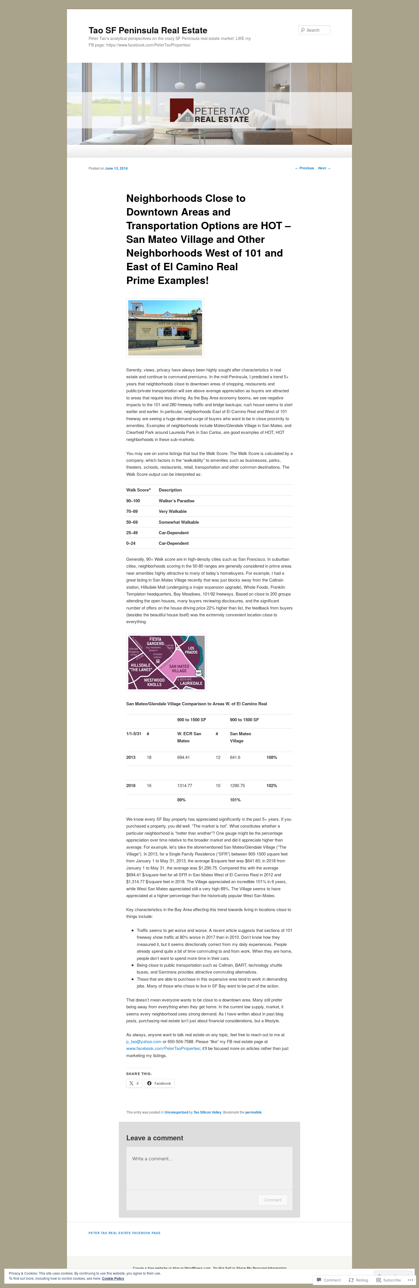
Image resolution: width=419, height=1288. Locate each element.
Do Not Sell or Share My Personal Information (249, 1268)
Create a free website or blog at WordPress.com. (172, 1268)
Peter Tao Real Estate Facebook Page (125, 1233)
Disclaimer (173, 150)
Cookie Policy (113, 1278)
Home (95, 150)
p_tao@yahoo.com (144, 1041)
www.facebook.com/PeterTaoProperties (163, 1048)
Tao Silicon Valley (207, 1112)
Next (324, 167)
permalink (253, 1112)
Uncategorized (176, 1112)
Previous (304, 167)
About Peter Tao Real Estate (132, 150)
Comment (273, 1199)
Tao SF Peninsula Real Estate (148, 30)
